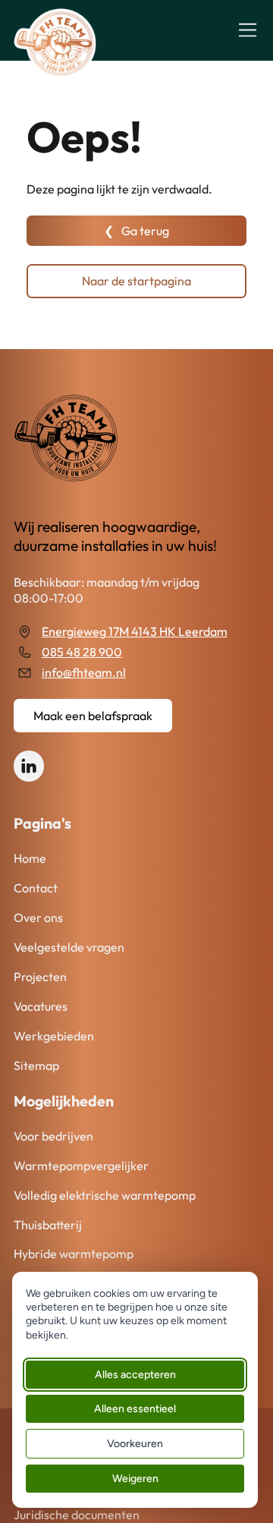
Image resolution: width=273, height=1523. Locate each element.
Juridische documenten (77, 1514)
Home (30, 858)
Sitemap (36, 1065)
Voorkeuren (135, 1443)
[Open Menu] (247, 30)
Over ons (38, 917)
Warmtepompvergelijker (81, 1165)
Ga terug (145, 230)
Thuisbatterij (48, 1224)
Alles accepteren (135, 1374)
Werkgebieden (54, 1035)
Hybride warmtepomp (73, 1253)
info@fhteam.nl (84, 672)
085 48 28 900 (82, 652)
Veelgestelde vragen (69, 947)
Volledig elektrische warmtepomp (105, 1195)
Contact (36, 887)
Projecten (40, 976)
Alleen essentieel (135, 1408)
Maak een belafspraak (92, 715)
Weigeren (135, 1478)
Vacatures (40, 1006)
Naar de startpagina (136, 280)
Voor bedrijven (53, 1136)
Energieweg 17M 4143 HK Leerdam (135, 632)
